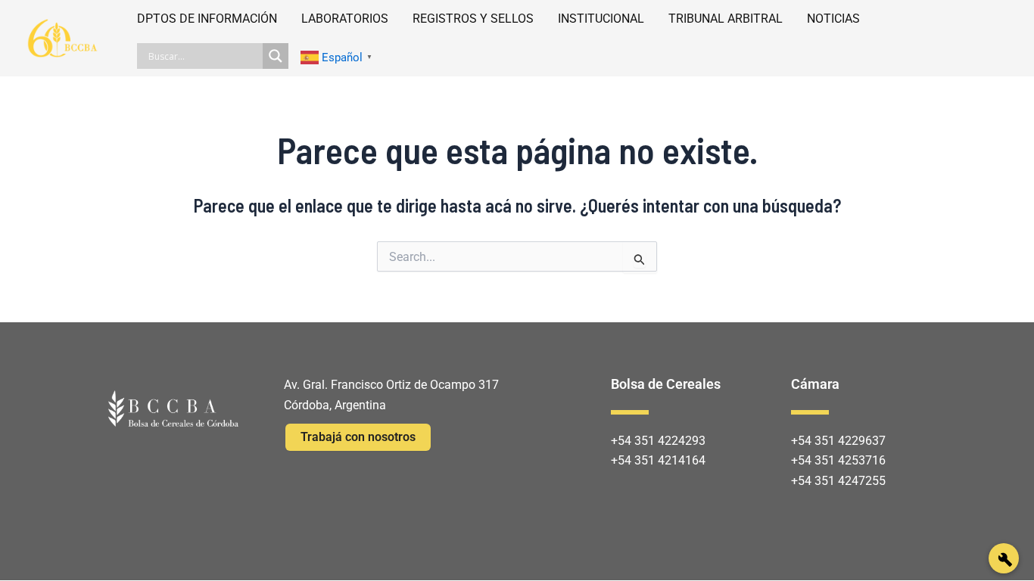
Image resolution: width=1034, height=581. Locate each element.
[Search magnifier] (275, 56)
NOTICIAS (833, 18)
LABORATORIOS (344, 18)
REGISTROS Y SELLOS (473, 18)
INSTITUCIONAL (601, 18)
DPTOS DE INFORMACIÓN (207, 18)
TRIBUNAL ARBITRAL (725, 18)
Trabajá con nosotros (358, 437)
